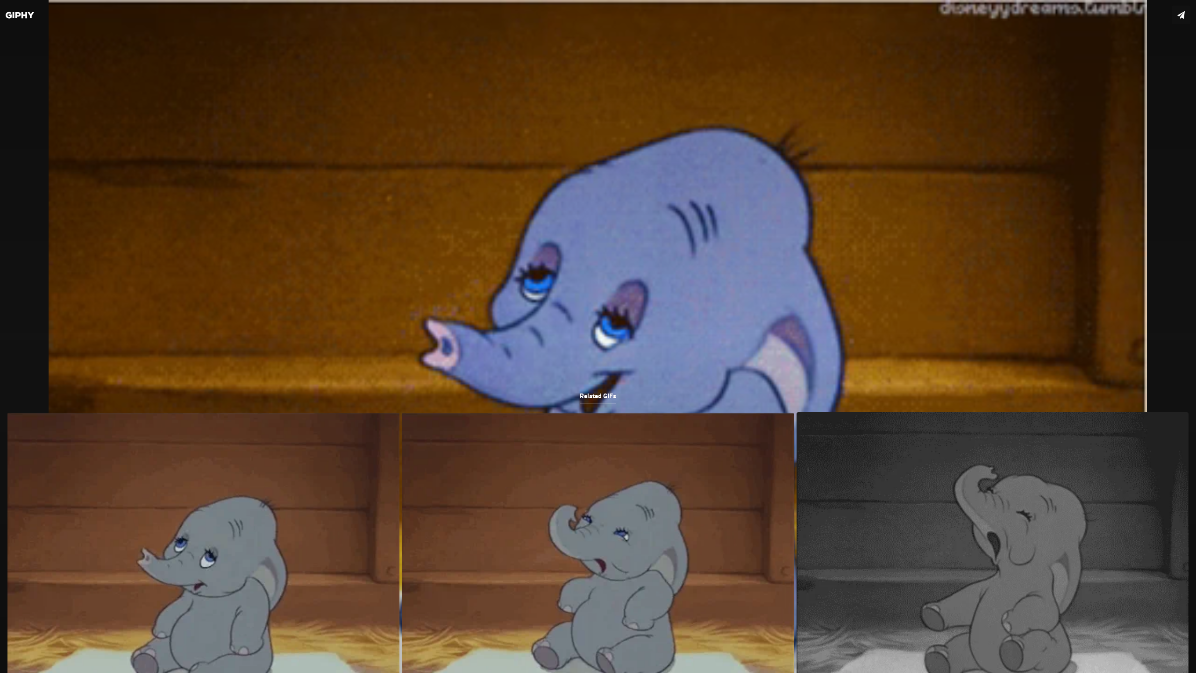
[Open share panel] (1181, 15)
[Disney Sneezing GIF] (598, 336)
